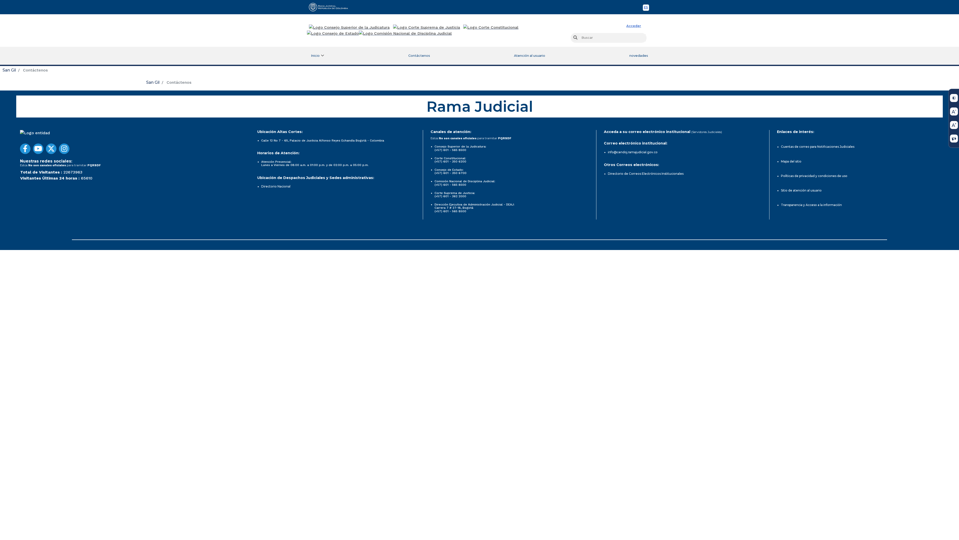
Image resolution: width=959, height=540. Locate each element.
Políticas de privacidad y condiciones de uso (814, 176)
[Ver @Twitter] (51, 149)
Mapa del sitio (791, 161)
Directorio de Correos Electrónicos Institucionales (646, 174)
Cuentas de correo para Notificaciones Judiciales (817, 146)
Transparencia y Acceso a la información (811, 205)
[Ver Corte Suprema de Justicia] (427, 27)
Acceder (633, 26)
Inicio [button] (315, 56)
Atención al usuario (529, 56)
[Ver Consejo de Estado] (333, 33)
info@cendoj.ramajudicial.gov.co (633, 152)
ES (646, 8)
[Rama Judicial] (331, 7)
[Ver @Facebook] (25, 149)
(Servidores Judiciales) (706, 132)
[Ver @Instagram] (64, 149)
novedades (638, 56)
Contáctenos (419, 56)
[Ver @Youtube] (38, 149)
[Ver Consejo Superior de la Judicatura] (349, 27)
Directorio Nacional (275, 186)
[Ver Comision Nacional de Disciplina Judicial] (405, 33)
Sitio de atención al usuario (801, 190)
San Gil (9, 70)
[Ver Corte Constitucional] (491, 27)
